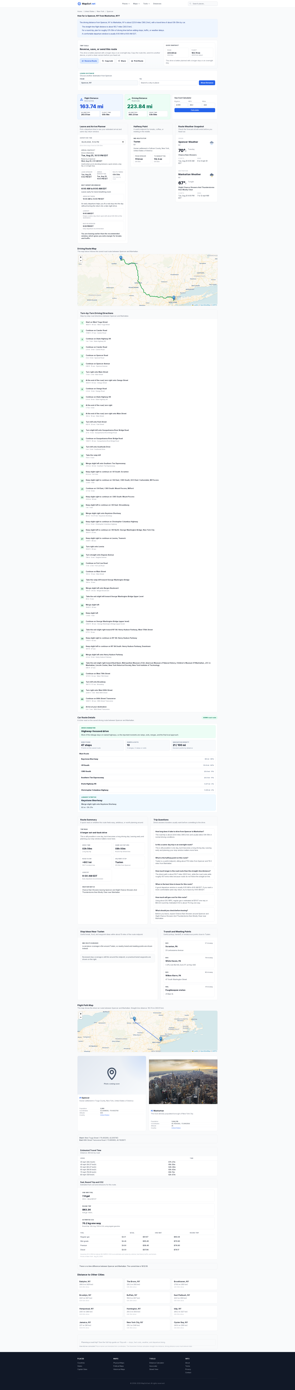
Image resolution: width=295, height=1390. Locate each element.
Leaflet (195, 305)
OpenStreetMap (205, 305)
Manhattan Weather (189, 174)
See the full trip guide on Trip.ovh (113, 1342)
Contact (188, 1372)
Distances (157, 4)
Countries (81, 1363)
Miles (204, 101)
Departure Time (86, 138)
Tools (145, 4)
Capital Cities (82, 1369)
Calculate (195, 110)
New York (100, 11)
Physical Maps (118, 1363)
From (82, 79)
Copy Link (109, 61)
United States (89, 11)
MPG (190, 101)
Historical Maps (119, 1369)
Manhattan (159, 1111)
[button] (120, 258)
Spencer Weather (188, 142)
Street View (153, 1369)
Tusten (137, 142)
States (79, 1366)
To (140, 79)
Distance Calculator (156, 1363)
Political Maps (118, 1366)
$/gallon (177, 101)
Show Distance (207, 83)
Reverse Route (91, 61)
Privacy (188, 1369)
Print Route (138, 61)
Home (79, 11)
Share (123, 61)
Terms (187, 1366)
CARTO (214, 305)
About (187, 1363)
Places (125, 4)
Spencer (110, 11)
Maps (135, 4)
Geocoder (153, 1366)
